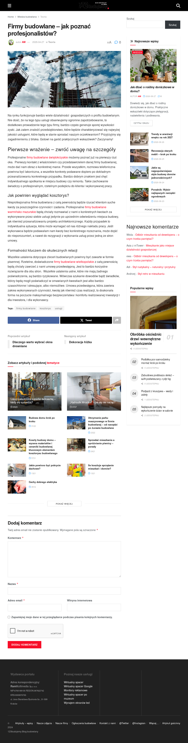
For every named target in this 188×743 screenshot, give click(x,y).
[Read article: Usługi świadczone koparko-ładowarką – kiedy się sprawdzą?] (35, 391)
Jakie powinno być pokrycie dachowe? (45, 466)
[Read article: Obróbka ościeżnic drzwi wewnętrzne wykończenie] (153, 312)
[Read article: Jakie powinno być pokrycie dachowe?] (17, 470)
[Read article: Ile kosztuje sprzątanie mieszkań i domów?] (76, 470)
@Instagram (138, 723)
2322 (92, 432)
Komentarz (16, 538)
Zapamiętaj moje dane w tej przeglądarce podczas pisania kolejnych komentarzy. (62, 617)
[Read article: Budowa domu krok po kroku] (17, 422)
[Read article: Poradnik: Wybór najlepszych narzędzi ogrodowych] (139, 194)
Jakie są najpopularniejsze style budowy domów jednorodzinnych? (163, 172)
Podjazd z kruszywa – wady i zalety (157, 393)
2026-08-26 (158, 141)
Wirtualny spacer (73, 682)
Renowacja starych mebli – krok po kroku (163, 152)
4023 (14, 406)
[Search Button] (178, 5)
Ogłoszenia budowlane (84, 723)
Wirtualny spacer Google (78, 686)
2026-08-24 (158, 182)
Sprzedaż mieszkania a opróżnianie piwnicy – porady (101, 443)
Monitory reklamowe (75, 690)
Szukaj (130, 18)
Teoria (43, 16)
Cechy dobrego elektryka (43, 482)
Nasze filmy (61, 723)
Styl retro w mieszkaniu (151, 273)
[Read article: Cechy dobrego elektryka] (17, 487)
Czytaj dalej (143, 122)
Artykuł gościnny (171, 723)
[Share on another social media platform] (117, 320)
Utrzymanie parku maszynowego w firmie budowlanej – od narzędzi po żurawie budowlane (103, 423)
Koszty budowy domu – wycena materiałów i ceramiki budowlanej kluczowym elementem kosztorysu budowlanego (43, 446)
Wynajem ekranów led (77, 702)
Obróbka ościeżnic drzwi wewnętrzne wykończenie (146, 338)
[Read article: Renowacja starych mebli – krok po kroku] (139, 155)
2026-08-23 (158, 201)
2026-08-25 (158, 158)
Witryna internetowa (79, 600)
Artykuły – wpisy (24, 723)
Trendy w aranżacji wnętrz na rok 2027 (162, 135)
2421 (92, 451)
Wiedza (137, 52)
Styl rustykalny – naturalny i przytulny (154, 267)
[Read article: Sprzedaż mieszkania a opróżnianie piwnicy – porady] (76, 445)
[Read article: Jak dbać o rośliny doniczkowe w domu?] (153, 65)
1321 (33, 473)
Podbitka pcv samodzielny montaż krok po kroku (155, 361)
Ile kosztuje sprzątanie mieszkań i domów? (101, 466)
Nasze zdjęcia (44, 723)
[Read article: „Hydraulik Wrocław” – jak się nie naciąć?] (94, 391)
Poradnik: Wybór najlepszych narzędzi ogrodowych (163, 193)
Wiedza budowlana (27, 16)
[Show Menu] (9, 5)
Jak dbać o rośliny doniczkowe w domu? (152, 89)
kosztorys (45, 308)
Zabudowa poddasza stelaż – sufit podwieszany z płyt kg (157, 377)
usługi (58, 308)
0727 (74, 406)
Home (11, 16)
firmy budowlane (26, 308)
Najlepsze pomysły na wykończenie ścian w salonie (157, 408)
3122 (33, 425)
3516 (33, 486)
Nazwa (13, 584)
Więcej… (154, 723)
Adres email (16, 600)
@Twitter (124, 723)
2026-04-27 (38, 42)
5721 (33, 458)
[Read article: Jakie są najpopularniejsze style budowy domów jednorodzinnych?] (139, 172)
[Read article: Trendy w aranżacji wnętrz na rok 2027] (139, 139)
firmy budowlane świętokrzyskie (47, 157)
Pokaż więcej (64, 503)
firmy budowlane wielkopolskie (74, 262)
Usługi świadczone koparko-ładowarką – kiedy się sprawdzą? (33, 400)
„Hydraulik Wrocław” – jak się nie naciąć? (92, 402)
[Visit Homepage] (94, 5)
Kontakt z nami (108, 723)
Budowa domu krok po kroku (42, 419)
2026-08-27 (150, 96)
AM (24, 42)
